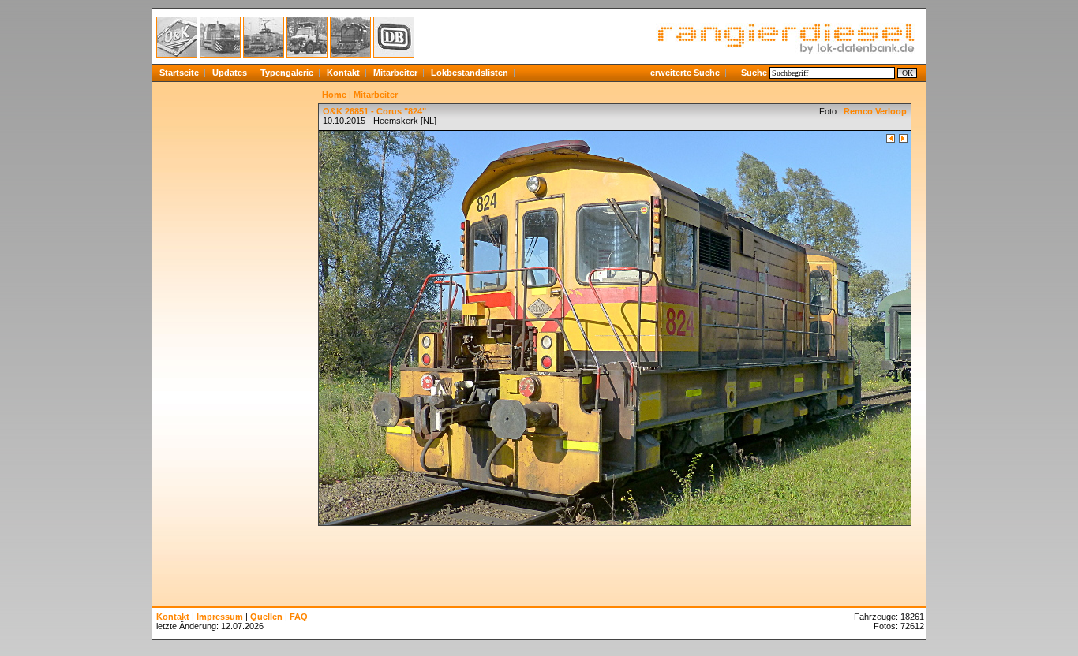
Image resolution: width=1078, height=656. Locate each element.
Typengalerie (286, 72)
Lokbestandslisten (469, 72)
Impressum (220, 616)
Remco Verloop (874, 111)
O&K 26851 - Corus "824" (374, 111)
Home (334, 94)
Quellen (266, 616)
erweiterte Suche (685, 72)
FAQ (299, 616)
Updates (229, 72)
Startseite (179, 72)
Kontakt (343, 72)
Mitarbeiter (395, 72)
